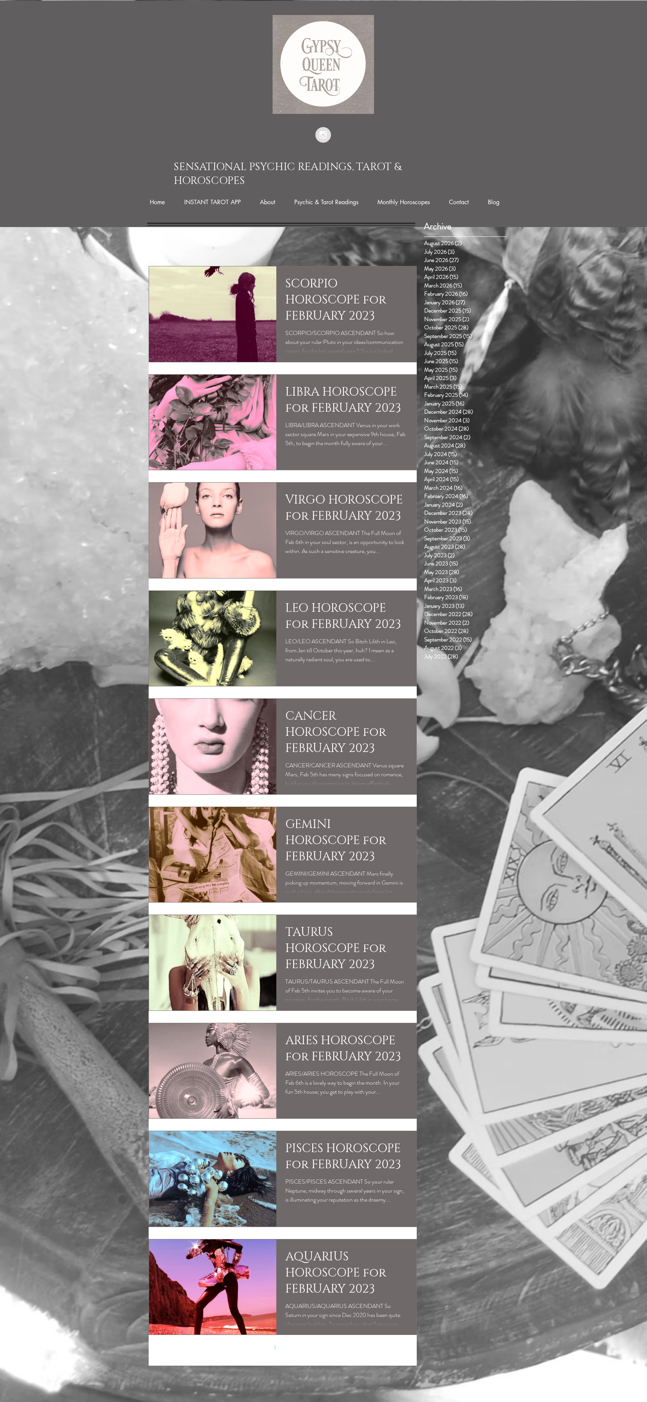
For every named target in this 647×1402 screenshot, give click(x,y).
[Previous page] (259, 1347)
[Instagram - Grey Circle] (323, 135)
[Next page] (306, 1347)
